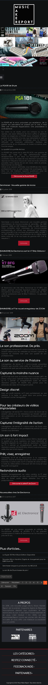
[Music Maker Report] (24, 14)
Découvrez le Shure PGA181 (24, 176)
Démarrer (5, 582)
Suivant (8, 586)
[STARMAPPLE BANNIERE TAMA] (24, 42)
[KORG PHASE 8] (24, 52)
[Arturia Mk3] (24, 61)
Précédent (15, 582)
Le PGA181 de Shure (8, 86)
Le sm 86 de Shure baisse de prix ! (15, 570)
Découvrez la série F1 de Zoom (24, 483)
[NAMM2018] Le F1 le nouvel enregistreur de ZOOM (22, 309)
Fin (15, 586)
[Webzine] (24, 32)
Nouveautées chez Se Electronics (15, 493)
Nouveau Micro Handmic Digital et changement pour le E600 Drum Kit (24, 560)
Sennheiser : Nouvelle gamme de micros (17, 185)
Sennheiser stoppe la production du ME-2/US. (20, 566)
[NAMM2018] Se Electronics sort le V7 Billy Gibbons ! (22, 251)
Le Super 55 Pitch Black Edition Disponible (19, 555)
